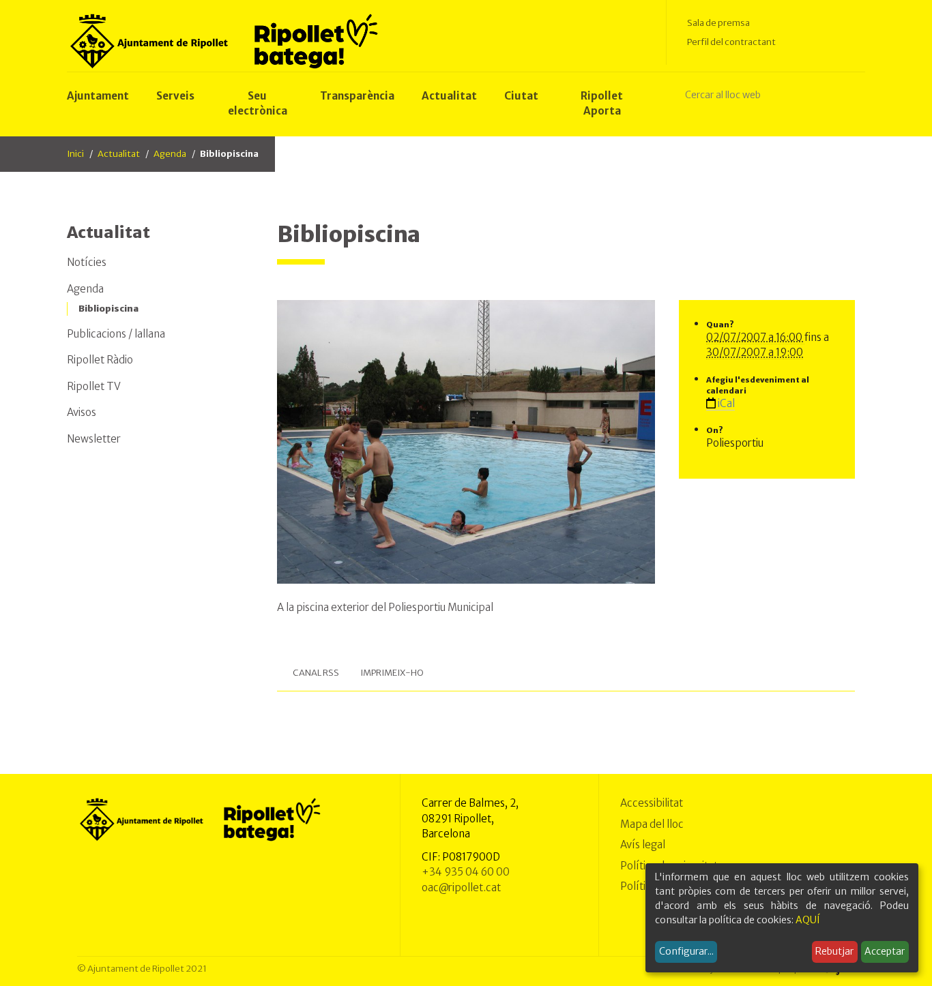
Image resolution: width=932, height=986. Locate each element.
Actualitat (119, 154)
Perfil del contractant (731, 42)
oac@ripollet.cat (461, 887)
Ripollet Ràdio (100, 359)
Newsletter (94, 438)
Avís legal (642, 844)
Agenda (170, 154)
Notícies (86, 262)
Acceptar (884, 951)
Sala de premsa (718, 23)
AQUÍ (808, 920)
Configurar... (686, 951)
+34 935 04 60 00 (466, 871)
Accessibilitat (651, 802)
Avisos (81, 412)
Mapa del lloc (652, 824)
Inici (75, 154)
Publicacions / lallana (116, 333)
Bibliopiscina (108, 308)
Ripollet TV (94, 386)
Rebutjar (834, 951)
